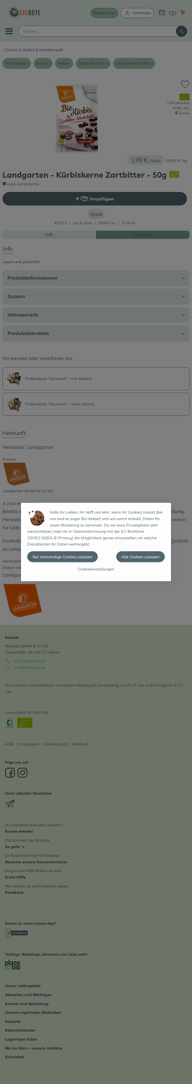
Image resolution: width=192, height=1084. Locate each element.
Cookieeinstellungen (96, 568)
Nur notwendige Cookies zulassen (62, 556)
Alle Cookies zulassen (141, 556)
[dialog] (96, 542)
